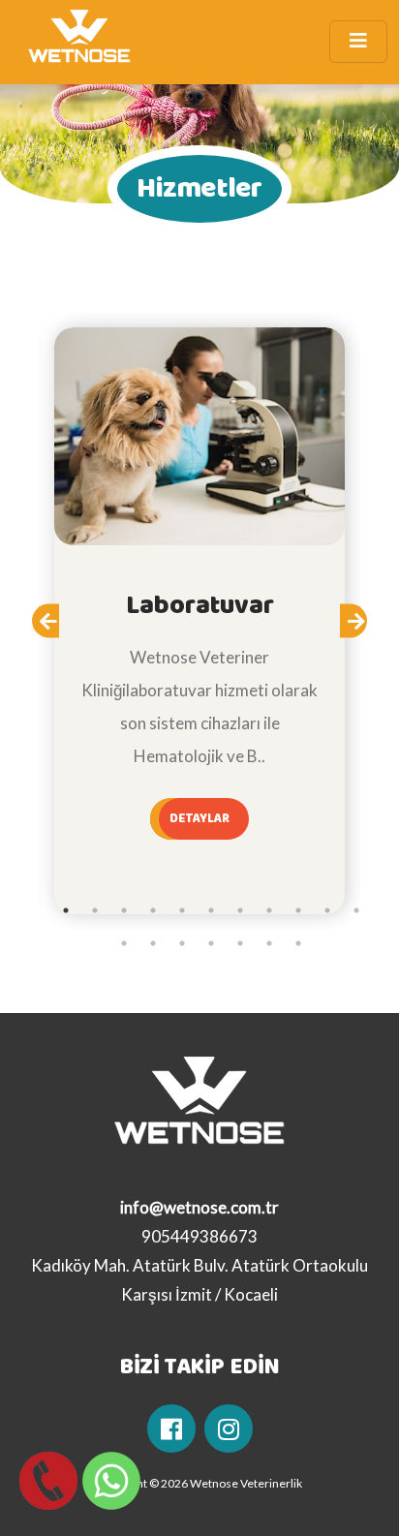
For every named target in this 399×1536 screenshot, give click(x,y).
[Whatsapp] (106, 1481)
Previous (58, 627)
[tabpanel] (199, 621)
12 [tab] (124, 943)
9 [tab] (298, 910)
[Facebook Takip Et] (171, 1428)
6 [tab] (211, 910)
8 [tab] (269, 910)
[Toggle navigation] (358, 41)
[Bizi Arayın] (43, 1481)
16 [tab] (240, 943)
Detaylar (199, 818)
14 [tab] (182, 943)
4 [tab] (153, 910)
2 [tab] (95, 910)
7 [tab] (240, 910)
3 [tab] (124, 910)
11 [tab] (356, 910)
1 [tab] (66, 910)
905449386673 (199, 1236)
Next (366, 627)
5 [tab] (182, 910)
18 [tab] (298, 943)
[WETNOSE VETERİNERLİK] (79, 41)
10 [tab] (327, 910)
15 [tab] (211, 943)
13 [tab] (153, 943)
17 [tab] (269, 943)
